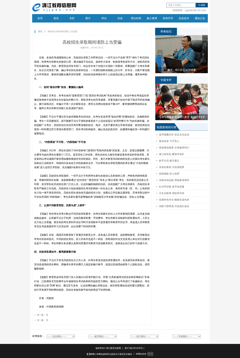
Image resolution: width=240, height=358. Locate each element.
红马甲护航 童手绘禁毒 (171, 186)
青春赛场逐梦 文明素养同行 (174, 147)
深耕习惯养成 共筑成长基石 (174, 206)
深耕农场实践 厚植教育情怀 (174, 180)
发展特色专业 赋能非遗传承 (174, 199)
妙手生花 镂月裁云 (169, 160)
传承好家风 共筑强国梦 (171, 167)
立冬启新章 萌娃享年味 (171, 193)
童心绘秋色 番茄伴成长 (171, 154)
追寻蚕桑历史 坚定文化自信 (174, 134)
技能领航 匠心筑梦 (169, 173)
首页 (40, 31)
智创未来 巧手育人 (169, 141)
